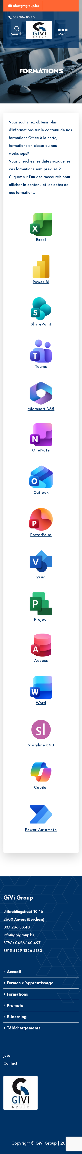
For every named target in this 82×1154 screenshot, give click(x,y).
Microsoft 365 (41, 408)
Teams (41, 366)
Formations (17, 994)
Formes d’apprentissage (30, 983)
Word (41, 703)
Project (41, 619)
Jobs (6, 1055)
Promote (15, 1005)
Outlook (41, 492)
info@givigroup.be (25, 5)
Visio (41, 577)
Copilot (41, 787)
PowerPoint (41, 534)
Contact (10, 1063)
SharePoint (41, 324)
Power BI (41, 282)
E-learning (17, 1017)
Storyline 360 (41, 745)
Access (41, 660)
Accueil (14, 972)
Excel (41, 239)
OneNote (41, 450)
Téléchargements (24, 1028)
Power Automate (41, 829)
